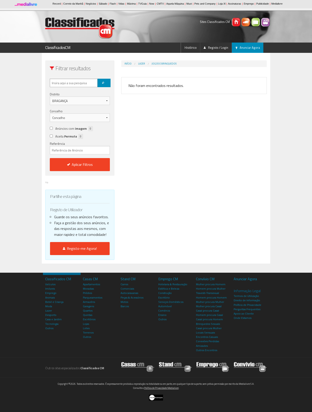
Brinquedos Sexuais (208, 324)
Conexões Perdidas (207, 341)
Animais (50, 297)
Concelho (56, 111)
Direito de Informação (247, 300)
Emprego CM (168, 279)
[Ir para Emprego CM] (212, 367)
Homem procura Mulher (210, 288)
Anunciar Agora (250, 47)
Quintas (87, 315)
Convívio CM (205, 279)
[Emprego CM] (256, 21)
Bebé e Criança (54, 302)
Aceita (68, 136)
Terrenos (88, 332)
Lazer (141, 63)
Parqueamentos (92, 297)
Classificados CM (58, 279)
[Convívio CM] (265, 21)
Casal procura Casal (207, 310)
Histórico (191, 47)
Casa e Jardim (53, 319)
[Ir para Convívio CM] (250, 367)
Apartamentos (91, 284)
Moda (48, 306)
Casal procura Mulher (209, 328)
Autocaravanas (129, 293)
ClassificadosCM (58, 48)
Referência (57, 143)
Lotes (86, 328)
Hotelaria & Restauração (172, 284)
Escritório (164, 297)
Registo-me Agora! (81, 248)
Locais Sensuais (205, 332)
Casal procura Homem (209, 319)
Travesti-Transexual (207, 293)
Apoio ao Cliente (244, 313)
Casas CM (90, 279)
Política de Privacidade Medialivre (161, 388)
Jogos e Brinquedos (164, 63)
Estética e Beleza (168, 288)
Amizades (202, 346)
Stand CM (128, 279)
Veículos (50, 284)
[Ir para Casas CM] (137, 367)
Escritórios (89, 319)
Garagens (88, 306)
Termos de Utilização (246, 296)
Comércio (164, 310)
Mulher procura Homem (210, 284)
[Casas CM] (236, 21)
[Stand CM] (246, 21)
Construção (165, 293)
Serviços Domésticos (170, 302)
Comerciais (127, 288)
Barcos (125, 306)
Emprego (50, 293)
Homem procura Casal (209, 315)
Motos (124, 302)
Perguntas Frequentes (247, 309)
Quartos (88, 310)
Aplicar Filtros (82, 164)
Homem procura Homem (211, 297)
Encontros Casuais (207, 337)
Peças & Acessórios (132, 297)
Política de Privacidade (247, 305)
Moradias (88, 288)
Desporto (50, 315)
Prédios (87, 293)
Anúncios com (73, 128)
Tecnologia (51, 324)
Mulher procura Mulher (210, 302)
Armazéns (89, 302)
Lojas (86, 324)
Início (128, 63)
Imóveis (50, 288)
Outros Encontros (206, 350)
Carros (124, 284)
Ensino (162, 315)
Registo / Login (217, 47)
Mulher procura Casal (209, 306)
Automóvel (165, 306)
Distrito (55, 94)
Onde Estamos (242, 318)
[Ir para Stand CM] (175, 367)
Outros (49, 328)
